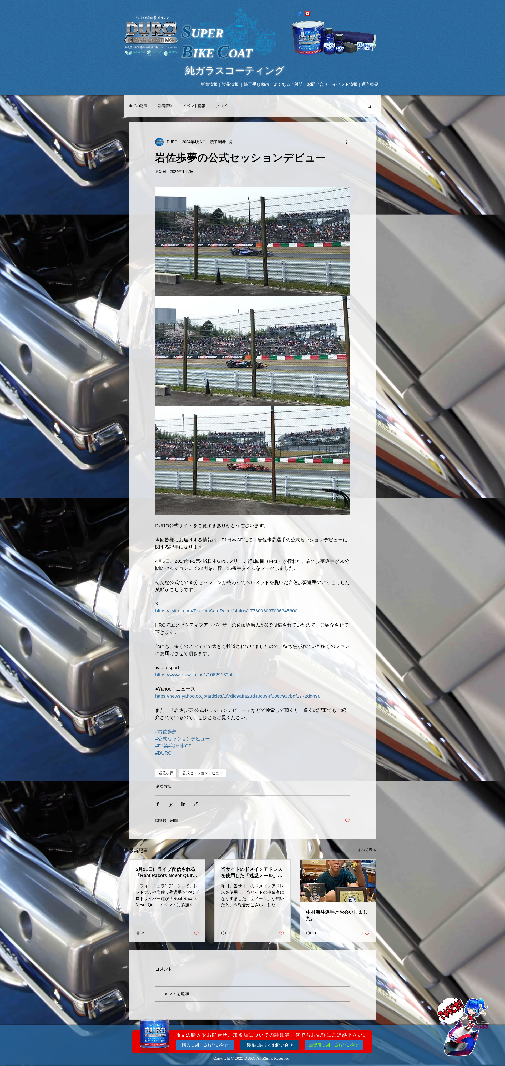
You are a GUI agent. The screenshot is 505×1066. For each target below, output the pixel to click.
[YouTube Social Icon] (307, 13)
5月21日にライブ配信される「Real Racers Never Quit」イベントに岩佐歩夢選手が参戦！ (166, 873)
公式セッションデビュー (202, 773)
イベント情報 (344, 84)
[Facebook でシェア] (157, 804)
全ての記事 (138, 106)
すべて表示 (367, 850)
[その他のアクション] (347, 142)
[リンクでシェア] (196, 804)
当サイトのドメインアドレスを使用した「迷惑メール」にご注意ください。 (251, 873)
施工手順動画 (256, 84)
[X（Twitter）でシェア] (170, 804)
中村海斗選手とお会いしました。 (337, 915)
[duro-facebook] (299, 13)
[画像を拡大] (252, 241)
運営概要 (370, 84)
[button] (369, 106)
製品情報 (230, 84)
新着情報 (209, 84)
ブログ (221, 106)
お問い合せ (317, 84)
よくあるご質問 (288, 84)
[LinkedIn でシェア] (183, 804)
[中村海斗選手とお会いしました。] (338, 881)
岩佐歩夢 (166, 773)
